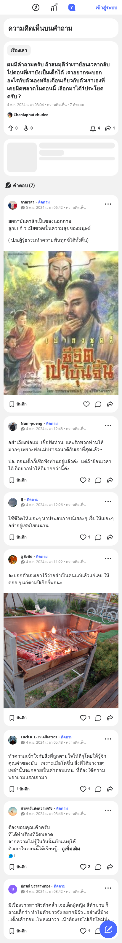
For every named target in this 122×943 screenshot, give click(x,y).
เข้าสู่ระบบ (106, 7)
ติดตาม (44, 202)
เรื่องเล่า (19, 50)
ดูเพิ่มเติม (71, 848)
